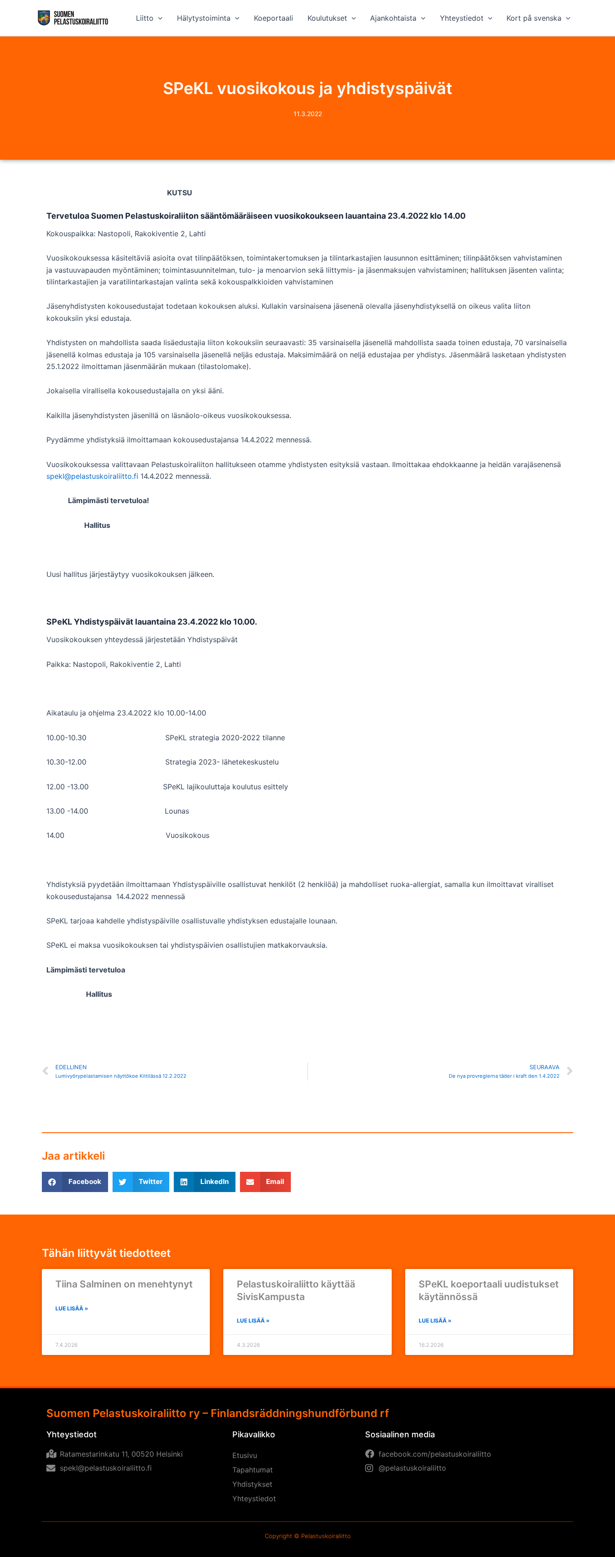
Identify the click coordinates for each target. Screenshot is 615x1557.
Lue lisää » (71, 1308)
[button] (158, 18)
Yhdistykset (252, 1484)
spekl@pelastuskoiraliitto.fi (92, 476)
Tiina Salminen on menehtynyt (124, 1284)
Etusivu (244, 1455)
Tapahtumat (252, 1469)
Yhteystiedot (254, 1498)
